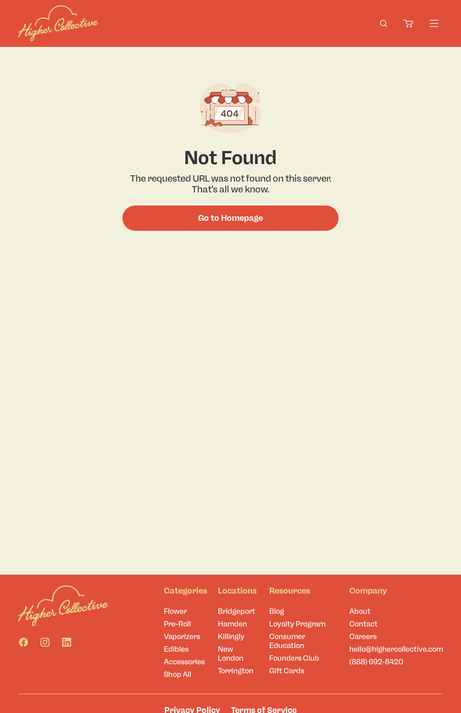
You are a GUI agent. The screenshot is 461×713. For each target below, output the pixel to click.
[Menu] (434, 23)
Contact (363, 624)
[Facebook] (23, 642)
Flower (175, 611)
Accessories (184, 662)
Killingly (231, 636)
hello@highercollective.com (396, 649)
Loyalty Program (297, 624)
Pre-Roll (177, 624)
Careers (363, 636)
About (360, 611)
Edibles (176, 649)
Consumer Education (287, 641)
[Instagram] (45, 642)
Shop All (177, 674)
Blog (276, 611)
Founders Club (294, 658)
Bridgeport (236, 611)
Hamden (232, 624)
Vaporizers (182, 636)
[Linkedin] (66, 642)
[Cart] (409, 23)
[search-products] (384, 23)
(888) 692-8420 (376, 662)
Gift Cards (286, 671)
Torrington (235, 671)
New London (231, 654)
